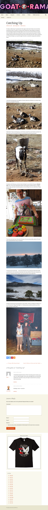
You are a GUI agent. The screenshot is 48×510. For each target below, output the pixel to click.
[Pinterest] (12, 358)
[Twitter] (10, 358)
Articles (23, 14)
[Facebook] (7, 358)
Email (7, 420)
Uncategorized (16, 25)
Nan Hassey (23, 25)
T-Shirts (28, 14)
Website (8, 422)
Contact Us (9, 17)
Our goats (12, 14)
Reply (16, 381)
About (7, 14)
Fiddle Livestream (36, 14)
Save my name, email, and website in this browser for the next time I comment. (23, 425)
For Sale (18, 14)
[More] (14, 358)
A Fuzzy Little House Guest (13, 363)
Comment (8, 404)
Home (2, 14)
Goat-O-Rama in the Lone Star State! (32, 363)
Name (7, 417)
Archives (2, 17)
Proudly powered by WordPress (12, 507)
